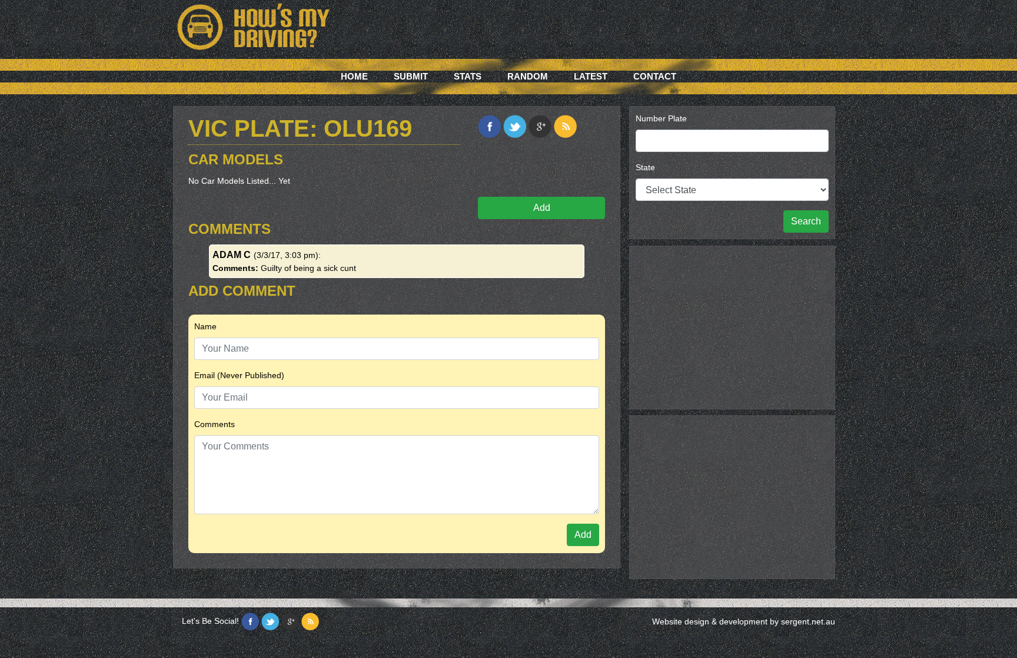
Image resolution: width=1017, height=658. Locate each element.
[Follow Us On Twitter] (270, 621)
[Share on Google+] (540, 126)
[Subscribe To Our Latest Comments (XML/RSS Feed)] (565, 126)
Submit (411, 76)
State (645, 167)
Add (541, 208)
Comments (214, 424)
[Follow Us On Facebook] (250, 621)
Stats (467, 76)
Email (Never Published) (239, 375)
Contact (654, 76)
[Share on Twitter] (514, 126)
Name (205, 326)
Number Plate (661, 118)
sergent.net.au (808, 621)
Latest (590, 76)
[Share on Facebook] (489, 126)
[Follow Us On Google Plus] (290, 621)
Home (354, 76)
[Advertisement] (732, 325)
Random (527, 76)
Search (806, 221)
